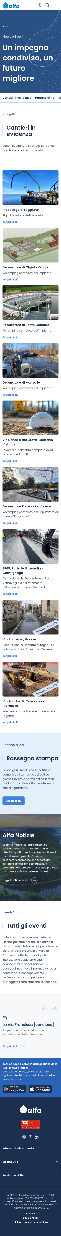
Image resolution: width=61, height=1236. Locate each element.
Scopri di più (10, 222)
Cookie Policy (30, 1218)
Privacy (30, 1213)
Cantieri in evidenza (17, 98)
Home (5, 26)
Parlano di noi (45, 98)
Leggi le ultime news (16, 880)
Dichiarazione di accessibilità (30, 1222)
